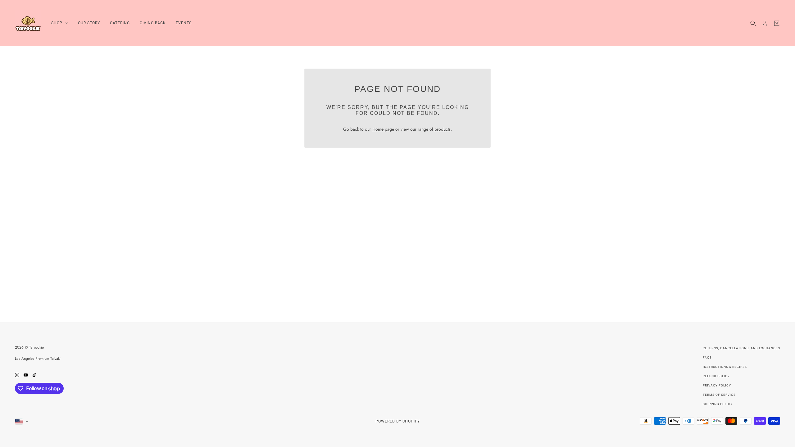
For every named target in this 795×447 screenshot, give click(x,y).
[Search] (753, 23)
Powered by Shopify (397, 421)
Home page (383, 129)
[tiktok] (34, 374)
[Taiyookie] (28, 23)
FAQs (707, 357)
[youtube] (25, 374)
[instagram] (17, 374)
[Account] (764, 23)
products (442, 129)
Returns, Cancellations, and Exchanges (741, 348)
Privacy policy (717, 385)
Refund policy (716, 376)
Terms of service (719, 394)
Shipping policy (718, 404)
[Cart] (776, 23)
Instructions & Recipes (725, 366)
